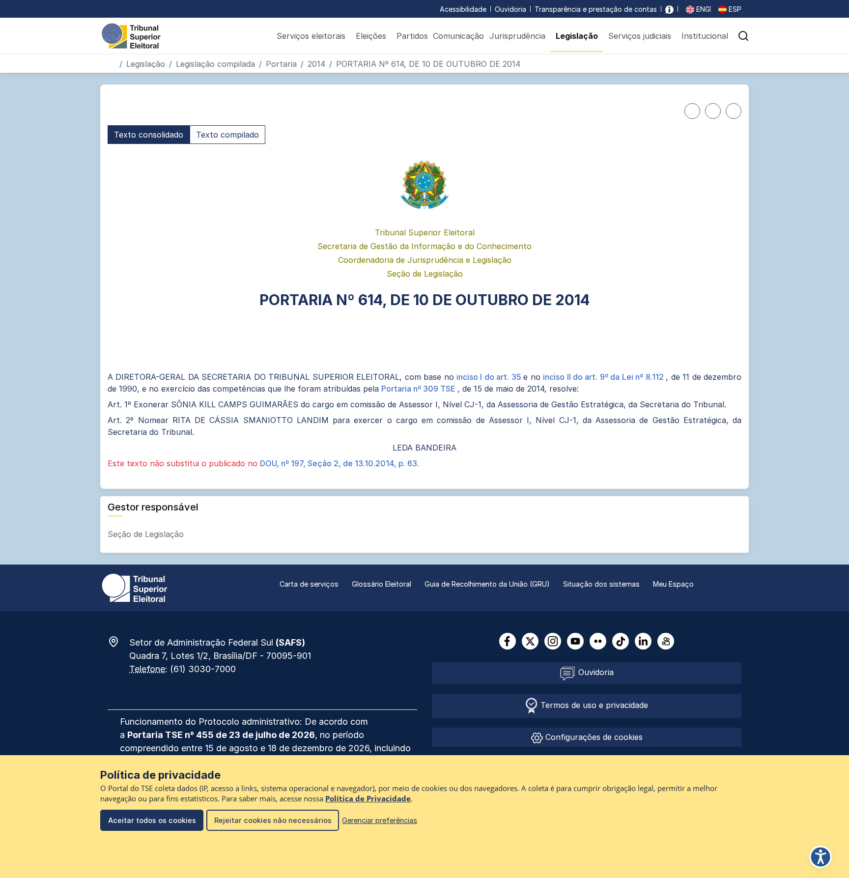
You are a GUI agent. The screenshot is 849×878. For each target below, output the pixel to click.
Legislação (145, 64)
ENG (702, 9)
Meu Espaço (673, 584)
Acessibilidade (463, 9)
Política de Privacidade (368, 798)
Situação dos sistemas (601, 584)
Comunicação (458, 36)
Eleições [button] (371, 36)
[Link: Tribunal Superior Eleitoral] (134, 587)
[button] (743, 36)
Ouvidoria (510, 9)
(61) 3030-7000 (203, 669)
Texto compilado (227, 135)
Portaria (281, 64)
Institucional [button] (704, 36)
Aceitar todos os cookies (152, 820)
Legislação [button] (577, 36)
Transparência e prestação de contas (596, 9)
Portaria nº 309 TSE (419, 389)
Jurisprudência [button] (517, 36)
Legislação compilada (215, 64)
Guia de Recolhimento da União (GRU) (487, 584)
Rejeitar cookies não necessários (273, 820)
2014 (316, 64)
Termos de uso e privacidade (593, 705)
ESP (734, 9)
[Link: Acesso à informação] (669, 9)
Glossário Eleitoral (381, 584)
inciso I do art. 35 (489, 377)
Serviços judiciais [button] (639, 36)
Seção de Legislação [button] (147, 534)
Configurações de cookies (593, 737)
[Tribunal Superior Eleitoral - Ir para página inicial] (131, 35)
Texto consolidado (148, 135)
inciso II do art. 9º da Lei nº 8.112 (604, 377)
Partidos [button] (412, 36)
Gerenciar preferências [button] (379, 820)
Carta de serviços (309, 584)
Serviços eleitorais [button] (311, 36)
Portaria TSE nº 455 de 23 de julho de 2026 (221, 735)
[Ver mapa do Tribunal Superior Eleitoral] (118, 642)
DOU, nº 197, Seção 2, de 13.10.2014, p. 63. (339, 463)
